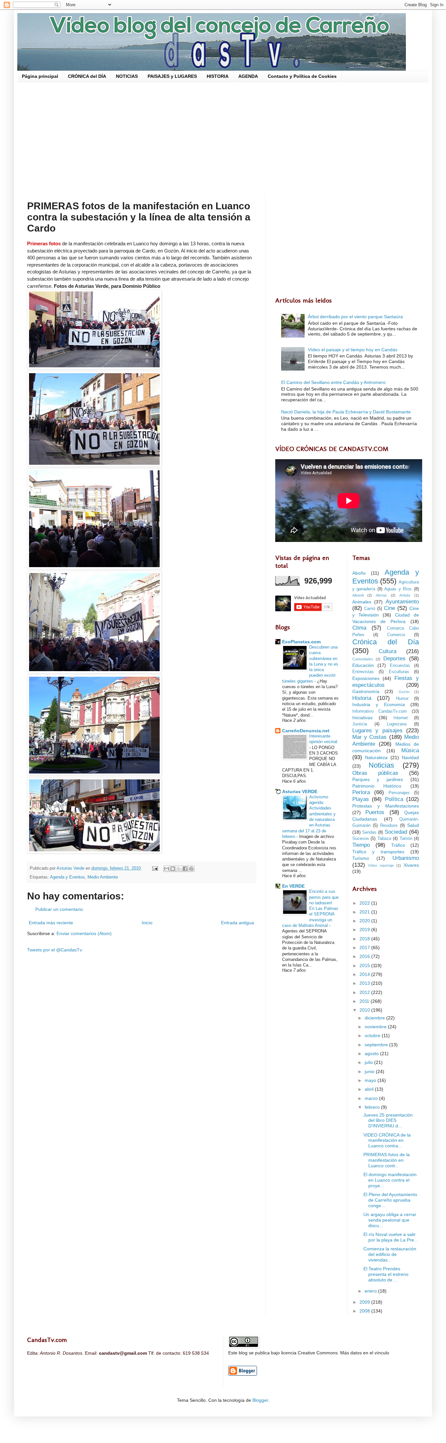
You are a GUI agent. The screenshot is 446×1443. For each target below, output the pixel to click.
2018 (365, 938)
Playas (360, 799)
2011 (365, 1001)
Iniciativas (362, 717)
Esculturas (399, 671)
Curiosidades (362, 659)
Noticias (381, 765)
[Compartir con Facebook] (185, 868)
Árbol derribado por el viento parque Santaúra (355, 316)
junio (370, 1071)
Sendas (369, 832)
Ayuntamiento (402, 602)
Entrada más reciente (51, 922)
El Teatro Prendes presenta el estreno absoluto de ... (385, 1274)
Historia (361, 698)
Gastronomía (365, 691)
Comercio (396, 635)
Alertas (381, 595)
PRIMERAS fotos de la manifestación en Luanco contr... (386, 1160)
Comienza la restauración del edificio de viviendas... (389, 1254)
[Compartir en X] (179, 868)
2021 (365, 911)
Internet (400, 718)
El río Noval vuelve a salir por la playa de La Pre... (390, 1237)
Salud (413, 825)
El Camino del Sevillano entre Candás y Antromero (333, 382)
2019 (365, 929)
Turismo (360, 858)
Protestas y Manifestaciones (385, 805)
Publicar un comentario (59, 909)
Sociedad (396, 832)
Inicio (147, 922)
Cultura (387, 651)
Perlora (361, 792)
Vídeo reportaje (381, 865)
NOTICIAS (127, 76)
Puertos (374, 812)
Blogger (260, 1400)
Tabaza (384, 838)
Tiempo (361, 845)
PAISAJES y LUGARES (172, 76)
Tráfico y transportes (378, 851)
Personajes (399, 793)
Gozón (404, 692)
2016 (365, 956)
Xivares (411, 865)
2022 (365, 903)
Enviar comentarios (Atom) (84, 933)
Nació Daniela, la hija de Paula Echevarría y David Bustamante (346, 411)
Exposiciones (365, 678)
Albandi (358, 595)
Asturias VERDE (299, 791)
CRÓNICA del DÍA (87, 76)
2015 (365, 965)
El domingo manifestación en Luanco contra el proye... (390, 1180)
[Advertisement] (223, 137)
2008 (365, 1310)
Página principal (40, 76)
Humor (402, 698)
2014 (365, 974)
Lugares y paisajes (377, 730)
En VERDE (293, 886)
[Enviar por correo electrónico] (166, 868)
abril (370, 1089)
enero (371, 1291)
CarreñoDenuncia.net (305, 730)
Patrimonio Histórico (377, 786)
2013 (365, 983)
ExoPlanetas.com (301, 641)
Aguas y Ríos (398, 589)
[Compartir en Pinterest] (191, 868)
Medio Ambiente (103, 877)
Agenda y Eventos (67, 877)
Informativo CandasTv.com (379, 711)
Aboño (359, 573)
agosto (372, 1053)
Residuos (389, 825)
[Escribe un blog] (172, 868)
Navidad (410, 757)
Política (394, 799)
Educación (363, 665)
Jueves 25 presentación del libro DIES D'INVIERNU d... (388, 1120)
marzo (372, 1098)
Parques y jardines (377, 779)
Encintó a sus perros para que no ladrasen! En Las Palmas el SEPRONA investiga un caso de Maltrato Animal (310, 908)
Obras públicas (375, 773)
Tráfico (398, 845)
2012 (365, 992)
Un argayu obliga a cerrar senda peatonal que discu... (389, 1220)
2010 (365, 1010)
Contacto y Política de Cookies (302, 76)
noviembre (376, 1026)
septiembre (377, 1044)
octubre (373, 1035)
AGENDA (248, 76)
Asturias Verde (71, 868)
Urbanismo (405, 858)
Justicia (359, 724)
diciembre (375, 1017)
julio (369, 1062)
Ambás (404, 595)
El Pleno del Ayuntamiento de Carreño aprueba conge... (390, 1200)
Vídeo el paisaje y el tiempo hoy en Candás (352, 349)
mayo (371, 1080)
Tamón (406, 838)
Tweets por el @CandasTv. (55, 949)
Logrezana (396, 724)
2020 (365, 920)
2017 (365, 947)
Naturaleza (376, 757)
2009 (365, 1302)
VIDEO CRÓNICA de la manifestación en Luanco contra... (387, 1140)
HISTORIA (218, 76)
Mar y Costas (369, 737)
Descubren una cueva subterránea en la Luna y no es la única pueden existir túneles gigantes (310, 664)
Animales (361, 601)
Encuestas (400, 665)
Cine (389, 608)
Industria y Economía (378, 704)
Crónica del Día (385, 642)
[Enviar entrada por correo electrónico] (154, 868)
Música (410, 750)
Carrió (369, 608)
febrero (373, 1107)
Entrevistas (363, 671)
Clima (359, 628)
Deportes (394, 658)
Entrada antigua (237, 922)
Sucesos (360, 838)
